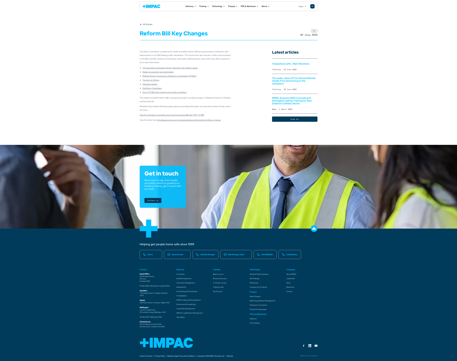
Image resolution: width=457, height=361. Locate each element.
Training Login (218, 287)
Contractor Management (185, 283)
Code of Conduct (146, 356)
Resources (290, 287)
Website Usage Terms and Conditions (181, 356)
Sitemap (230, 356)
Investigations (181, 296)
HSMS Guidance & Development (188, 300)
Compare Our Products (258, 287)
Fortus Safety (255, 323)
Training (202, 6)
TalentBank (180, 317)
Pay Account (217, 291)
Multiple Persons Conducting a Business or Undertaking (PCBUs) (169, 76)
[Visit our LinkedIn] (309, 345)
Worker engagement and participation (158, 72)
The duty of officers (151, 80)
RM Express (254, 283)
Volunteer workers (150, 84)
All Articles (147, 24)
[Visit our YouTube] (316, 345)
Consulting (180, 274)
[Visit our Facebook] (303, 345)
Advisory (189, 6)
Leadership (290, 278)
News (288, 283)
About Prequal (255, 296)
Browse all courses (220, 278)
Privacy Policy (160, 356)
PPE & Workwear (248, 6)
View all (294, 119)
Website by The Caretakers (308, 356)
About (264, 6)
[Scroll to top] (314, 228)
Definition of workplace (152, 88)
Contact (289, 291)
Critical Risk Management (185, 309)
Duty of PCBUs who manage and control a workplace (165, 92)
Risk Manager (255, 278)
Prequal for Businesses (258, 309)
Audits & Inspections (183, 278)
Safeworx (253, 319)
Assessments (181, 287)
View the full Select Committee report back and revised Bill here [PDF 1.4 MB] (172, 115)
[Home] (166, 342)
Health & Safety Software (259, 274)
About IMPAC (291, 274)
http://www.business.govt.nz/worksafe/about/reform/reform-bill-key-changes (189, 120)
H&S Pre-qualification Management (189, 313)
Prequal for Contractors (258, 305)
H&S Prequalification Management (262, 301)
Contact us (153, 200)
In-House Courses (219, 283)
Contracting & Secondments (186, 291)
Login (301, 6)
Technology (217, 6)
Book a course (218, 274)
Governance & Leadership (186, 304)
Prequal (231, 6)
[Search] (312, 6)
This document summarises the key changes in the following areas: (170, 68)
